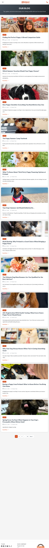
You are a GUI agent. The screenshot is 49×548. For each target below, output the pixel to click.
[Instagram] (5, 546)
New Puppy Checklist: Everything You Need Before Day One (23, 105)
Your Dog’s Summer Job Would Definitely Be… (18, 208)
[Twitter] (9, 546)
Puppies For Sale (20, 545)
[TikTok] (11, 546)
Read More (5, 46)
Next (31, 436)
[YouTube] (7, 546)
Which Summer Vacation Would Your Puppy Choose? (21, 71)
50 (27, 436)
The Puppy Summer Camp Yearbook (15, 138)
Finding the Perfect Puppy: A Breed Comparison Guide (21, 37)
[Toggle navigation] (3, 2)
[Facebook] (1, 546)
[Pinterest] (3, 546)
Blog (4, 34)
